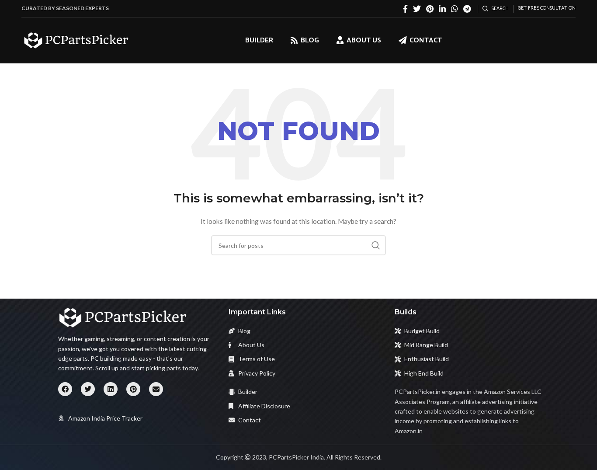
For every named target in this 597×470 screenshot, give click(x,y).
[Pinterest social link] (429, 8)
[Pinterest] (133, 389)
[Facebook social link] (405, 8)
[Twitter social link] (416, 8)
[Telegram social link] (467, 8)
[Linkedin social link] (442, 8)
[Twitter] (88, 389)
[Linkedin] (111, 389)
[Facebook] (65, 389)
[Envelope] (156, 389)
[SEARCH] (376, 245)
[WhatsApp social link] (454, 8)
